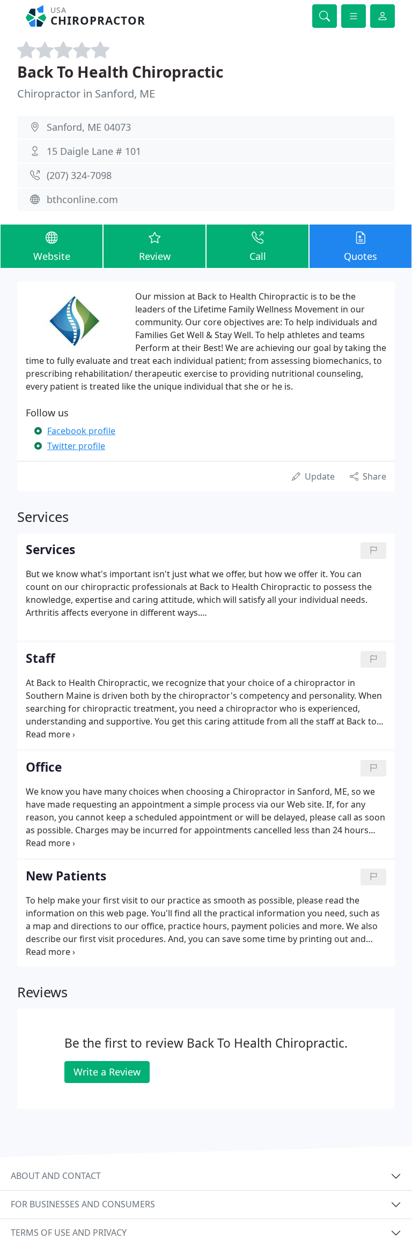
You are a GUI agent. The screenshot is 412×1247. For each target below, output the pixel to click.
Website (51, 256)
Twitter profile (76, 446)
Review (155, 256)
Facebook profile (81, 431)
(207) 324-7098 (79, 175)
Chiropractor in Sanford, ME (86, 93)
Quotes (360, 256)
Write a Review (107, 1071)
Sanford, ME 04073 (89, 127)
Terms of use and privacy (69, 1232)
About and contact (56, 1176)
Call (257, 256)
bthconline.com (82, 199)
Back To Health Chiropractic (120, 72)
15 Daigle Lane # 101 (94, 151)
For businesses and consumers (83, 1204)
